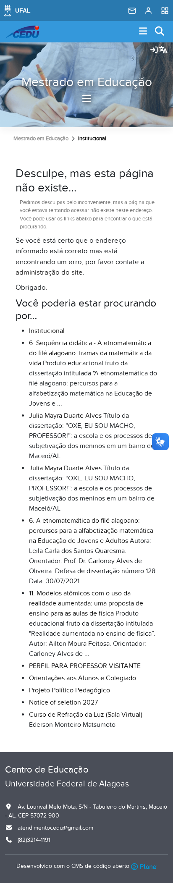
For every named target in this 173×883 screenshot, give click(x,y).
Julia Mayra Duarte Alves (65, 415)
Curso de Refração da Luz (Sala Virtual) (85, 714)
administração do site (49, 272)
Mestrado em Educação (86, 82)
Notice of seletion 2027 (63, 702)
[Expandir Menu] (143, 31)
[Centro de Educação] (22, 32)
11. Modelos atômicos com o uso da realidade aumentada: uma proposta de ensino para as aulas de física (86, 603)
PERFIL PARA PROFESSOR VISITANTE (85, 666)
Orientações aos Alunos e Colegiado (82, 678)
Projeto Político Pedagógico (69, 690)
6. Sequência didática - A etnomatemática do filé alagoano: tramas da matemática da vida (90, 353)
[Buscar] (160, 31)
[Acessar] (154, 50)
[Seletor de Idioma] (163, 50)
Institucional (47, 331)
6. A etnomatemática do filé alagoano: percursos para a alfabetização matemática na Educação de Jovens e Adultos (91, 530)
